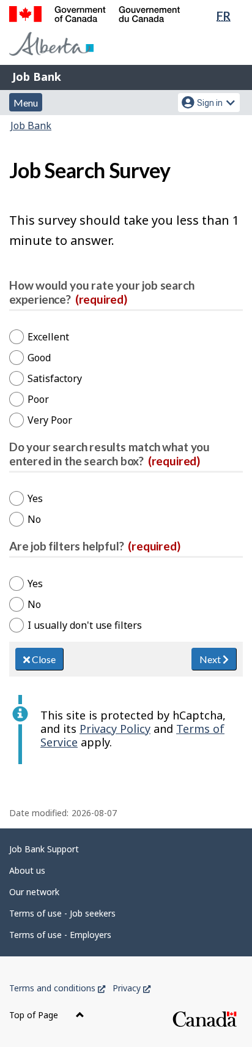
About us (27, 870)
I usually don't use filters (85, 625)
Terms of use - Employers (60, 934)
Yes (35, 498)
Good (39, 357)
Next (211, 659)
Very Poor (50, 420)
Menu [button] (25, 102)
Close (43, 659)
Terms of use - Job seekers (62, 913)
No (34, 519)
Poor (38, 399)
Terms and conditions (57, 988)
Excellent (48, 336)
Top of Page (35, 1015)
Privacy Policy (115, 728)
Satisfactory (55, 378)
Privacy (131, 988)
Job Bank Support (44, 849)
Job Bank (36, 76)
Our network (34, 892)
